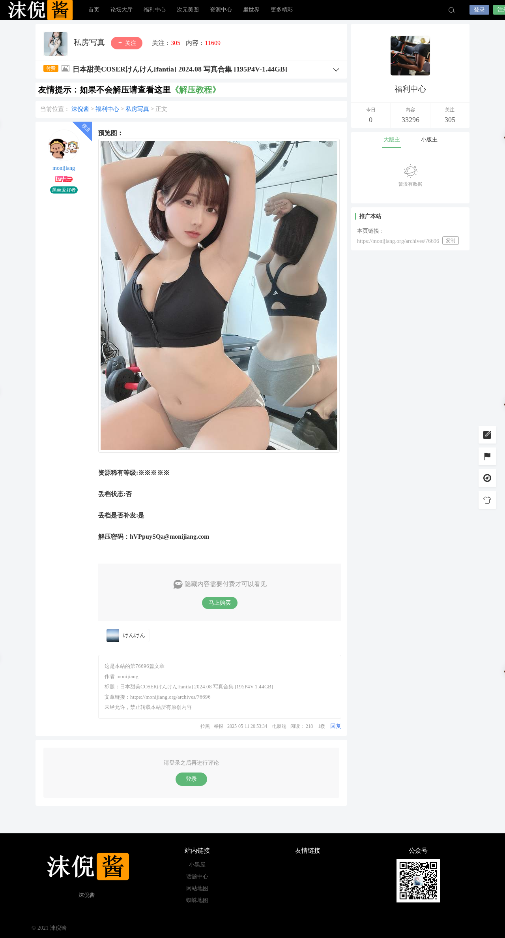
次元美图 (188, 10)
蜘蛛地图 (197, 900)
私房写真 (90, 42)
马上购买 (220, 603)
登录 (479, 10)
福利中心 (155, 10)
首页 (93, 10)
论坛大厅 (121, 10)
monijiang (63, 168)
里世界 (251, 10)
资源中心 (221, 10)
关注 (129, 43)
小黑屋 (197, 865)
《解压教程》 (196, 89)
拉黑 (205, 726)
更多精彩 (282, 10)
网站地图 (197, 888)
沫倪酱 (39, 10)
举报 (218, 726)
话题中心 (197, 877)
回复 (335, 726)
